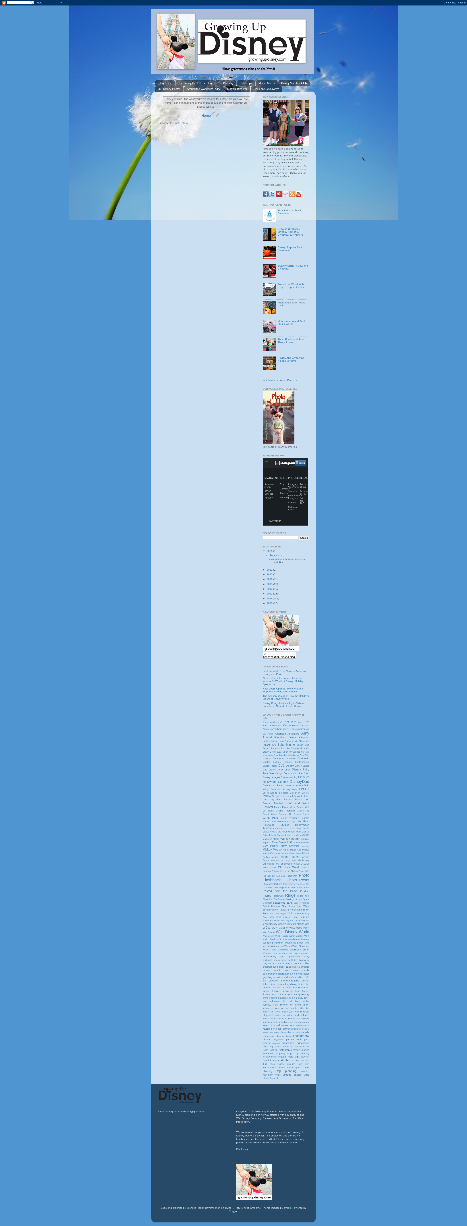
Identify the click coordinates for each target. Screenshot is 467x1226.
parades (267, 1036)
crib (264, 980)
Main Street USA (282, 842)
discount (276, 987)
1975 (300, 722)
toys (300, 1064)
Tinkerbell (299, 913)
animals (305, 953)
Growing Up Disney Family (294, 814)
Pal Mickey (292, 871)
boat (279, 963)
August (274, 555)
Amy (305, 733)
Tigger (283, 913)
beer (284, 960)
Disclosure (242, 1149)
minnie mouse (293, 1022)
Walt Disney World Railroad (275, 936)
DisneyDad (299, 781)
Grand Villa (303, 811)
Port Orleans (303, 887)
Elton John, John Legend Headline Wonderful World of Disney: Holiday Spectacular (283, 681)
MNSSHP (304, 835)
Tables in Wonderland (290, 910)
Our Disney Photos (169, 88)
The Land (274, 913)
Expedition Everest (299, 793)
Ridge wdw (303, 896)
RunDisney (279, 899)
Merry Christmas (290, 846)
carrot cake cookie (286, 970)
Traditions (304, 917)
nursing (294, 1029)
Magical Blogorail (237, 88)
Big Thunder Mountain (297, 748)
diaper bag (283, 984)
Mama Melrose (301, 842)
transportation (269, 1067)
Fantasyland (287, 796)
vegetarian (268, 1075)
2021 (270, 569)
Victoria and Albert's (294, 924)
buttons (281, 967)
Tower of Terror (290, 917)
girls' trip (292, 994)
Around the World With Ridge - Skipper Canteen (292, 285)
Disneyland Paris (273, 785)
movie (299, 1025)
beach (277, 960)
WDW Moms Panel (299, 928)
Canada (296, 752)
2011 (270, 598)
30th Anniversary (292, 725)
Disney (290, 765)
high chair (287, 1001)
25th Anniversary (272, 725)
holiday (305, 1001)
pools (299, 1039)
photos (267, 1039)
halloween (274, 1001)
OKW (303, 864)
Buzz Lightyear (284, 752)
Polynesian (284, 887)
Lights (288, 835)
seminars (268, 1053)
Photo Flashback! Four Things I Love (291, 341)
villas (278, 1075)
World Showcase (300, 946)
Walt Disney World (292, 931)
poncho (290, 1039)
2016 (270, 579)
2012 (270, 593)
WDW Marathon (280, 928)
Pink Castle (289, 884)
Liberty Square (276, 835)
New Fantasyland (283, 864)
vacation (305, 1071)
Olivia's (305, 867)
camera (296, 967)
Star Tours (288, 906)
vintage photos (292, 1074)
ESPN (266, 793)
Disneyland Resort (293, 785)
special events (271, 1060)
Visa (307, 924)
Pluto (276, 887)
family (266, 991)
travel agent (294, 1067)
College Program (282, 762)
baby (306, 956)
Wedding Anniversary (298, 939)
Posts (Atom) (181, 123)
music (306, 1025)
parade (305, 1032)
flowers (266, 994)
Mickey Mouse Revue (292, 853)
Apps (288, 741)
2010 (270, 603)
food (274, 994)
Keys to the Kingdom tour (282, 831)
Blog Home (165, 83)
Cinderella (291, 758)
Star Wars (303, 906)
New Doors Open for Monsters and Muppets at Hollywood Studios (283, 690)
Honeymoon (302, 825)
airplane (283, 953)
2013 (270, 589)
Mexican (305, 846)
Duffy (294, 789)
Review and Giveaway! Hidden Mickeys (291, 359)
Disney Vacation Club (294, 83)
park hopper (287, 1036)
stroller (285, 1060)
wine (306, 1074)
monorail (275, 1025)
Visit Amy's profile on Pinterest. (280, 380)
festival (276, 991)
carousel (266, 970)
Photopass (268, 884)
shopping (280, 1053)
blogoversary (269, 963)
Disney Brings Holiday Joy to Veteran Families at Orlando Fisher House (284, 705)
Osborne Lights (279, 871)
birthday (293, 960)
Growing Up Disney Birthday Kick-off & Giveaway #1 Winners (290, 232)
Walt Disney (269, 932)
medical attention (278, 1018)
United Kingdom (285, 920)
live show (275, 1011)
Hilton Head (302, 821)
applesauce (294, 956)
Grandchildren (270, 814)
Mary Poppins (270, 846)
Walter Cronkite (296, 936)
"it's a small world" (272, 722)
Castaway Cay (296, 755)
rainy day (268, 1046)
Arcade (295, 741)
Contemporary (302, 762)
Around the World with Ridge (204, 88)
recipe (278, 1046)
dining (293, 984)
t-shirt (302, 1060)
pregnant (276, 1043)
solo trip (293, 1056)
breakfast (267, 967)
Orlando (267, 871)
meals (266, 1018)
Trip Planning (225, 83)
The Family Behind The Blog (195, 83)
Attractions (304, 741)
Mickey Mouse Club (292, 850)
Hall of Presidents (289, 818)
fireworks (288, 991)
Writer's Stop (269, 949)
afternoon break (299, 949)
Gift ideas (268, 810)
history (297, 1001)
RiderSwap (278, 896)
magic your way (290, 1011)
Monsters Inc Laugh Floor (283, 860)
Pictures (278, 884)
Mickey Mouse (272, 849)
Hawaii (275, 821)
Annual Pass (277, 741)
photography (301, 1035)
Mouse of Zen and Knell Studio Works (291, 322)
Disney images (271, 777)
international (282, 1008)
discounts (287, 987)
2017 (270, 574)
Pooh (293, 887)
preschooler (288, 1043)
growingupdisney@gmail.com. (188, 1111)
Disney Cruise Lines (279, 769)
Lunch (295, 835)
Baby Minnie (286, 744)
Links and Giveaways (266, 88)
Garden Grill (303, 807)
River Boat (268, 899)
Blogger (233, 1211)
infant (306, 1004)
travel (282, 1067)
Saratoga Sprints (293, 899)
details (266, 984)
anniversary (269, 956)
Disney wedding (289, 777)
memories (294, 1018)
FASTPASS (268, 796)
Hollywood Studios (276, 825)
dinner (266, 987)
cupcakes (274, 980)
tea (307, 1060)
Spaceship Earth (283, 902)
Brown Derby (269, 752)
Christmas (278, 758)
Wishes (288, 946)
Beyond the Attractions (274, 748)
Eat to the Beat (279, 793)
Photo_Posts (298, 880)
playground (278, 1039)
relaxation (288, 1046)
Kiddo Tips (246, 83)
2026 (270, 551)
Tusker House (270, 920)
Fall (277, 796)
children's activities (293, 977)
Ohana (273, 868)
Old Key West (288, 867)
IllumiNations (269, 828)
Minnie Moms (266, 83)
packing (296, 1032)
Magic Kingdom (290, 838)
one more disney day (280, 1032)
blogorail (304, 960)
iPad (275, 1005)
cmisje (287, 1207)
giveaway (303, 994)
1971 (286, 722)
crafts (306, 977)
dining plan (303, 984)
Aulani (266, 744)
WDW (266, 927)
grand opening (270, 998)
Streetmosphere (271, 910)
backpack (267, 960)
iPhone (284, 1004)
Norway (296, 864)
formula (282, 994)
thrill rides (269, 1064)
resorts (273, 1050)
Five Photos (284, 799)
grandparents (285, 998)
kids (302, 1008)
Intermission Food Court (289, 828)
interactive (268, 1008)
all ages (295, 953)
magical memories (283, 1015)
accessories (282, 950)
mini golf (280, 1022)
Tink (290, 913)
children (278, 977)
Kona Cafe (301, 831)
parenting (276, 1036)
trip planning (287, 1071)
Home (206, 115)
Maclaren (267, 839)
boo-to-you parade (292, 963)
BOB (273, 745)
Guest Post (270, 817)
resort (265, 1050)
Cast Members (281, 755)
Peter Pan (292, 876)
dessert (305, 980)
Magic (276, 839)
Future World (289, 807)
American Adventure (287, 733)
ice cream (295, 1005)
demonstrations (290, 980)
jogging (294, 1008)
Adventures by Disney (286, 729)
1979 (306, 722)
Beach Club (303, 745)
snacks (282, 1056)
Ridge (290, 895)
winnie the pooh (271, 1078)
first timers (302, 991)
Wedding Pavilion (273, 942)
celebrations (270, 973)
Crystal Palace (270, 766)
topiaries (291, 1064)
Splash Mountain (272, 906)
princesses (303, 1043)
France (277, 807)
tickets (280, 1064)
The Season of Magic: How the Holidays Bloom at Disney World (286, 697)
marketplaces (301, 1015)
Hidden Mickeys (287, 821)
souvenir (305, 1056)
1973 (293, 722)
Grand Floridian (286, 810)
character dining (287, 973)
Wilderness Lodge (294, 943)
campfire (305, 967)
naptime (267, 1028)
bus (274, 967)
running (305, 1050)
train (307, 1064)
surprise (295, 1060)
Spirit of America (301, 903)
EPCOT (304, 789)
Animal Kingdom (274, 737)
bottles (306, 963)
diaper (273, 984)
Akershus (302, 729)
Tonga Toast (274, 917)
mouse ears (287, 1025)
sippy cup (292, 1053)
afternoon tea (270, 953)
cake (288, 966)
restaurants (285, 1050)
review (296, 1050)
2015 (270, 584)
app (282, 956)
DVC (281, 765)
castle (305, 970)
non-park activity (281, 1029)
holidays (267, 1005)
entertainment (301, 987)
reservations (302, 1046)
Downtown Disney (280, 789)
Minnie (275, 857)
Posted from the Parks (280, 891)
